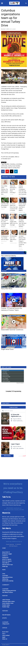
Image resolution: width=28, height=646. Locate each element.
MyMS (3, 637)
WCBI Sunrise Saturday (7, 581)
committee (19, 164)
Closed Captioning (10, 544)
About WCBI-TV (6, 552)
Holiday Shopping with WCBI (9, 590)
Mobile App (8, 541)
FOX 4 (3, 633)
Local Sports (5, 622)
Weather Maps (5, 606)
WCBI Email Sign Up (17, 541)
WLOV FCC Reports (7, 561)
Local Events (5, 588)
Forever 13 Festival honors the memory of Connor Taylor (11, 309)
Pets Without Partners (7, 592)
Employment (5, 557)
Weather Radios (6, 605)
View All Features (6, 614)
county (10, 166)
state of (10, 167)
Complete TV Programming (13, 391)
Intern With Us (5, 563)
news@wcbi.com (18, 508)
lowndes (17, 166)
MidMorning (5, 579)
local (13, 166)
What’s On (4, 639)
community (4, 166)
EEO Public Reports (13, 546)
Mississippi (4, 167)
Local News (4, 162)
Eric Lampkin (13, 29)
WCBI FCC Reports (6, 559)
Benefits (6, 164)
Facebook (5, 158)
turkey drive (16, 167)
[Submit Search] (26, 3)
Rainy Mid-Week (6, 289)
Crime (3, 573)
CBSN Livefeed (5, 635)
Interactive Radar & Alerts (8, 601)
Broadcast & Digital (7, 554)
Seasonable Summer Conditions (12, 330)
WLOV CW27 (5, 631)
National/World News (7, 577)
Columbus (12, 164)
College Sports (5, 624)
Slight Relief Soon (7, 349)
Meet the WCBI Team (7, 564)
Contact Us (5, 555)
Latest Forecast (6, 599)
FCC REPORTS (18, 544)
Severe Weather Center (7, 603)
